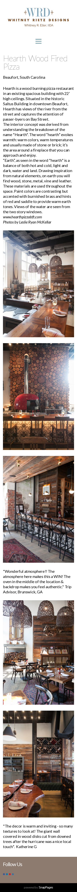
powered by (38, 887)
